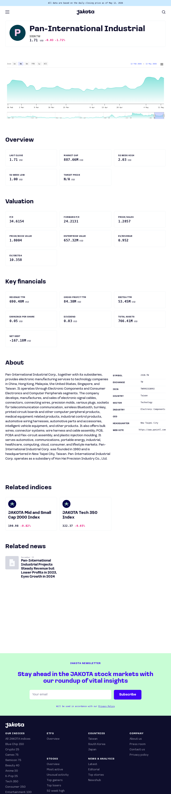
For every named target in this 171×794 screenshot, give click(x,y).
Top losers (54, 785)
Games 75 (12, 755)
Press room (137, 744)
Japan (92, 749)
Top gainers (55, 780)
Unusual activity (58, 775)
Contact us (137, 749)
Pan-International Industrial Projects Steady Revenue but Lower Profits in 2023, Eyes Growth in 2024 (39, 568)
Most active (55, 769)
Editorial (94, 769)
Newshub (94, 780)
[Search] (164, 12)
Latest (92, 764)
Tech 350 (11, 781)
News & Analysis (101, 759)
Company (137, 733)
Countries (96, 733)
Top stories (96, 775)
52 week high (56, 791)
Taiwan (93, 739)
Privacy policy (139, 755)
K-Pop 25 (11, 776)
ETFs (50, 733)
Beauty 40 (12, 765)
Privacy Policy (106, 706)
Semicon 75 (13, 760)
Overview (53, 764)
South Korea (96, 744)
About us (136, 739)
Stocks (52, 759)
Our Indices (15, 733)
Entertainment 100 (18, 792)
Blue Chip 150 (14, 744)
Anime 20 (11, 771)
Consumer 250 (15, 787)
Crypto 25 (12, 749)
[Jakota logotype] (85, 13)
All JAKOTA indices (17, 739)
